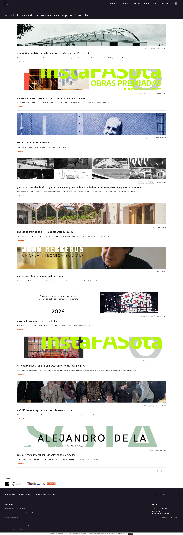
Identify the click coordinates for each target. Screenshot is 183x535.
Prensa (153, 48)
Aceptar (130, 533)
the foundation (113, 3)
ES (173, 3)
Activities (142, 93)
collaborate (136, 3)
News (146, 48)
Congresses (150, 182)
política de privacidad (122, 533)
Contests (151, 93)
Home (7, 4)
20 (162, 471)
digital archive (164, 3)
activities (125, 3)
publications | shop (150, 3)
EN (175, 3)
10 (160, 471)
